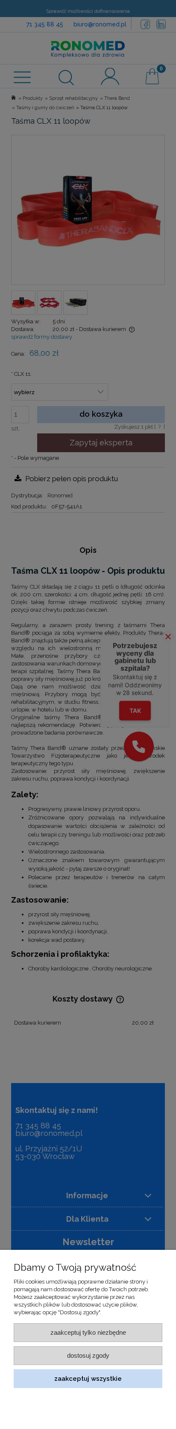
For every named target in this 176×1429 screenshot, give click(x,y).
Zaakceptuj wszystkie (88, 1378)
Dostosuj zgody (88, 1355)
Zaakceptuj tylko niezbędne (88, 1332)
